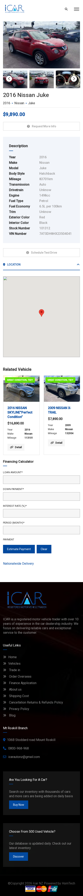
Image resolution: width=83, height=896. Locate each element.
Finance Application (22, 683)
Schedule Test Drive (44, 252)
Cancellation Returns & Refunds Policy (35, 702)
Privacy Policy (18, 709)
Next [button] (74, 79)
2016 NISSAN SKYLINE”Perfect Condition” (19, 412)
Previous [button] (9, 79)
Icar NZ (38, 883)
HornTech (68, 883)
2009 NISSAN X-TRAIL (59, 410)
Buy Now (18, 804)
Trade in (14, 670)
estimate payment (19, 549)
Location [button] (14, 264)
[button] (41, 313)
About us (15, 689)
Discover (18, 856)
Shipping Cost (18, 696)
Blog (12, 715)
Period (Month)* (13, 522)
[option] (41, 44)
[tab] (41, 266)
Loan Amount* (13, 472)
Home (12, 657)
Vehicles (14, 663)
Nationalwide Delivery (18, 563)
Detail (18, 447)
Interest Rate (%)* (15, 505)
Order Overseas (19, 676)
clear (44, 549)
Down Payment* (13, 489)
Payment (8, 539)
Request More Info (44, 126)
